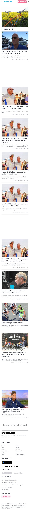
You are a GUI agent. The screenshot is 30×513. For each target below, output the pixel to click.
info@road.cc (13, 480)
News (3, 447)
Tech (3, 454)
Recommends (19, 451)
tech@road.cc (12, 482)
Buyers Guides (5, 451)
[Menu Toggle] (2, 1)
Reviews (4, 449)
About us (4, 445)
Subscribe (23, 2)
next (24, 425)
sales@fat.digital (18, 485)
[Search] (28, 2)
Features (4, 452)
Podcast (18, 449)
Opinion (17, 447)
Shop (17, 452)
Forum (17, 445)
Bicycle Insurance (20, 454)
